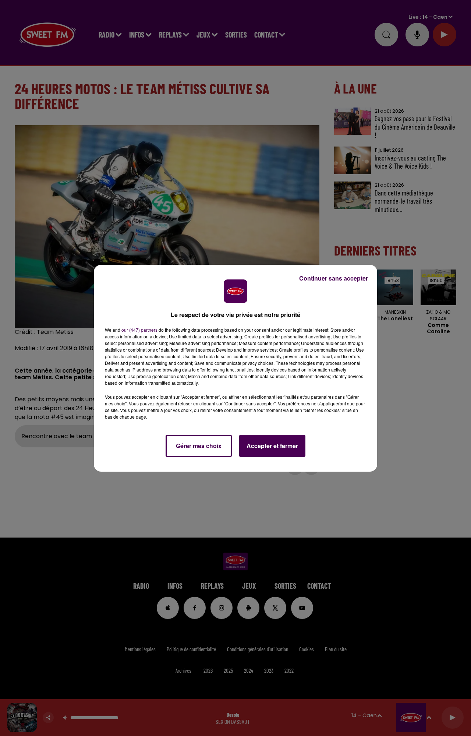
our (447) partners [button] (139, 330)
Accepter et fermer (272, 445)
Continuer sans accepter (333, 278)
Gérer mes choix (199, 445)
